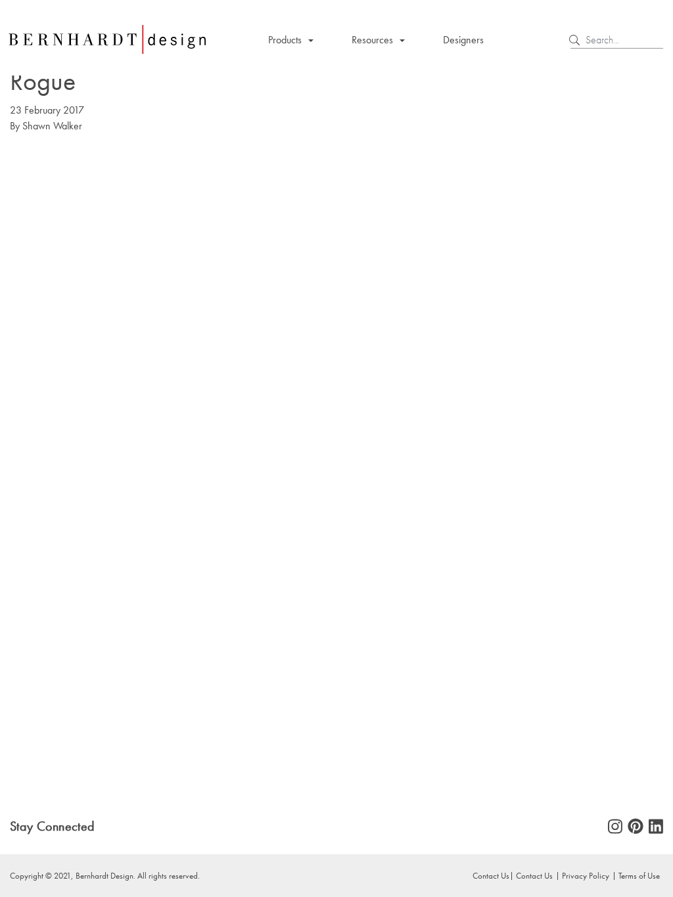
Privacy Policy (585, 875)
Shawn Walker (52, 126)
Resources (372, 39)
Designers (463, 39)
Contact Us (534, 875)
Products (285, 39)
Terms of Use (639, 875)
